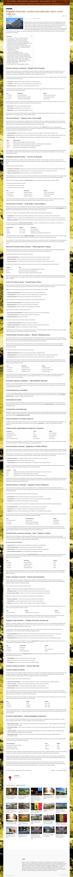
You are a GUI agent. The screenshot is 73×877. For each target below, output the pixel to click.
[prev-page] (6, 841)
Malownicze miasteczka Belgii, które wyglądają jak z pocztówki (61, 811)
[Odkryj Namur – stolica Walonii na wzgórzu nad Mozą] (11, 830)
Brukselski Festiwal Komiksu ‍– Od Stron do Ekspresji (17, 40)
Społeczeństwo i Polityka (46, 3)
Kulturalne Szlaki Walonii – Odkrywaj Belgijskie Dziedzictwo (18, 64)
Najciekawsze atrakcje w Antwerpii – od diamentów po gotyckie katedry (11, 797)
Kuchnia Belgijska (9, 3)
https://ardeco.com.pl (17, 777)
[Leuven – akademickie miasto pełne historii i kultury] (36, 806)
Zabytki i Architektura (56, 3)
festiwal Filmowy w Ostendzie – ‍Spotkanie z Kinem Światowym (19, 56)
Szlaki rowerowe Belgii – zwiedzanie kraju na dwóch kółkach (48, 797)
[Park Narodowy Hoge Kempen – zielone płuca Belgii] (24, 818)
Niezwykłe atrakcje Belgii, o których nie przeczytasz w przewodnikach (48, 835)
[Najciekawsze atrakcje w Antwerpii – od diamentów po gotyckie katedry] (11, 791)
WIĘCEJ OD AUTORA (20, 785)
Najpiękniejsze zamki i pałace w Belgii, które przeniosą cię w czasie (61, 797)
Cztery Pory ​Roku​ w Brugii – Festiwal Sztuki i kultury (17, 44)
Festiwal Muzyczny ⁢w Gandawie (13, 48)
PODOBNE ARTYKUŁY (10, 785)
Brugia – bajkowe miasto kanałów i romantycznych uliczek (35, 822)
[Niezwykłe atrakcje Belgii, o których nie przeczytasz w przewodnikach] (49, 830)
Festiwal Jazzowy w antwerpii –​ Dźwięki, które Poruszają (17, 38)
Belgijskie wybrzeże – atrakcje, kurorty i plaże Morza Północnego (60, 836)
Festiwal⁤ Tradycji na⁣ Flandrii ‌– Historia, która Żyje (17, 61)
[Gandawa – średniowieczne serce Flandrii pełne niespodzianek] (24, 791)
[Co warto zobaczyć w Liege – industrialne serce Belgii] (11, 818)
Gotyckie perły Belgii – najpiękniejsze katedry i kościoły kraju (18, 770)
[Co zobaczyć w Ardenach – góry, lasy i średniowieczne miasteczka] (24, 806)
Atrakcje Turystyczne (22, 1)
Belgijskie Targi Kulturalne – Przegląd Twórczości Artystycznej (19, 60)
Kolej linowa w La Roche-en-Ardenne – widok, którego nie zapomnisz (11, 811)
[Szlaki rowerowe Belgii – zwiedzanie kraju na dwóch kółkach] (49, 791)
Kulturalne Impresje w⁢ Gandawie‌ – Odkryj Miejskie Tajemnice (19, 47)
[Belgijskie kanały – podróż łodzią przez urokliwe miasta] (61, 818)
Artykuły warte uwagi (63, 874)
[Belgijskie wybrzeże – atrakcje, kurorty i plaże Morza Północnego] (61, 830)
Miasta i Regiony (23, 3)
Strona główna (8, 7)
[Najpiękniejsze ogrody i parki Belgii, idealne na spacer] (24, 830)
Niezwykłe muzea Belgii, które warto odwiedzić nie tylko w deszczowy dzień (48, 822)
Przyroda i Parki (38, 3)
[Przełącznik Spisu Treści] (30, 36)
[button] (65, 1)
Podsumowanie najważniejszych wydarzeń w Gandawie (18, 53)
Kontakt (54, 1)
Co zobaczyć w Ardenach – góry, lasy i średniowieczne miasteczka (23, 811)
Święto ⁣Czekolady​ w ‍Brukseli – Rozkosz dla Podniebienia (18, 58)
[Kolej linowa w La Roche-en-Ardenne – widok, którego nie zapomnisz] (11, 806)
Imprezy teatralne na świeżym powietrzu (15, 52)
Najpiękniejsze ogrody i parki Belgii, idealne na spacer (23, 836)
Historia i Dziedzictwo (45, 1)
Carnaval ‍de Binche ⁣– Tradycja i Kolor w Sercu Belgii (17, 39)
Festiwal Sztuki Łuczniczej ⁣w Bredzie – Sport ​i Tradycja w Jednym (20, 57)
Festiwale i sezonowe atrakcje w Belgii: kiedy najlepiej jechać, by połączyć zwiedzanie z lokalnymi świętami (36, 799)
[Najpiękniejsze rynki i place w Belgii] (49, 806)
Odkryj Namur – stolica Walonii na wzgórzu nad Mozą (10, 836)
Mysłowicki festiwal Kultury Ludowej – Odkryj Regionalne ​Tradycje (20, 43)
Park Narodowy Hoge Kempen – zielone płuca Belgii (23, 823)
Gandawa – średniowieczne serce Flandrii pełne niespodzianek (23, 797)
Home (8, 1)
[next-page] (8, 841)
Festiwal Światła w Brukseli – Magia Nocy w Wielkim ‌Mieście (19, 55)
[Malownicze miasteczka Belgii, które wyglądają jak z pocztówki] (61, 806)
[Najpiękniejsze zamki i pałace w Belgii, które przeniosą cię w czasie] (61, 791)
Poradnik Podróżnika (30, 3)
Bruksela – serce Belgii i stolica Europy (59, 770)
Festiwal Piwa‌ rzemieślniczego (13, 51)
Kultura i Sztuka (16, 3)
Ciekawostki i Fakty (33, 1)
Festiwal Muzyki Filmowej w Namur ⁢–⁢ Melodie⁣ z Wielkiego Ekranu (19, 45)
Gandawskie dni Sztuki (12, 49)
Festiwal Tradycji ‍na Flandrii (13, 62)
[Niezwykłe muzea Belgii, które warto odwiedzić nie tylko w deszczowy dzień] (49, 817)
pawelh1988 (16, 775)
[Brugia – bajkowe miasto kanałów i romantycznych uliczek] (36, 817)
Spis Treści (13, 1)
